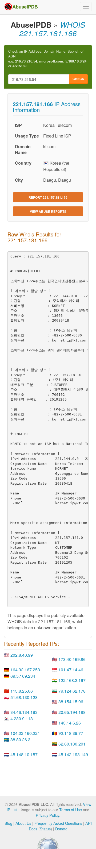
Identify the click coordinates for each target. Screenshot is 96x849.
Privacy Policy (47, 815)
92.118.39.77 (70, 733)
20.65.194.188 (72, 712)
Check (78, 78)
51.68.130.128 (24, 697)
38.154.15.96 (70, 701)
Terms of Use (70, 809)
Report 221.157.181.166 (48, 197)
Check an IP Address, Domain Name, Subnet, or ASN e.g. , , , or (47, 59)
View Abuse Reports (48, 211)
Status (45, 828)
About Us (23, 823)
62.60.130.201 (72, 744)
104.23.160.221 (25, 733)
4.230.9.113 (21, 718)
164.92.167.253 (25, 670)
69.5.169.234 (22, 676)
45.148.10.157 (24, 754)
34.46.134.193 (24, 712)
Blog (8, 823)
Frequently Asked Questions (58, 823)
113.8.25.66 (21, 691)
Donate (61, 828)
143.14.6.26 (69, 723)
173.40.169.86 (72, 659)
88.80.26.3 (20, 739)
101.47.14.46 (70, 670)
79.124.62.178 (72, 691)
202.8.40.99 (21, 655)
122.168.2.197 (72, 680)
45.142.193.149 (73, 754)
